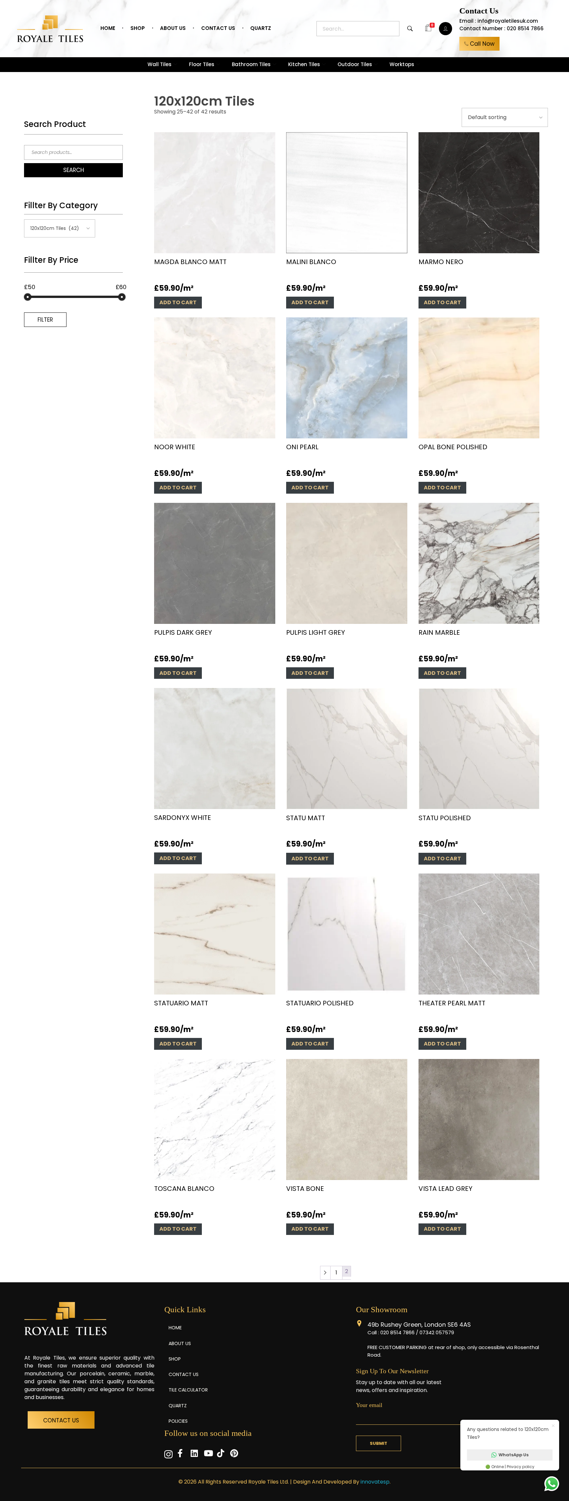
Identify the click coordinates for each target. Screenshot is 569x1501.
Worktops (402, 64)
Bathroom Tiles (251, 64)
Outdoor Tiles (355, 64)
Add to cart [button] (178, 302)
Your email (369, 1405)
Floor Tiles (201, 64)
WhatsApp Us (513, 1455)
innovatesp (375, 1482)
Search (73, 170)
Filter (45, 320)
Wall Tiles (160, 64)
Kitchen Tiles (304, 64)
